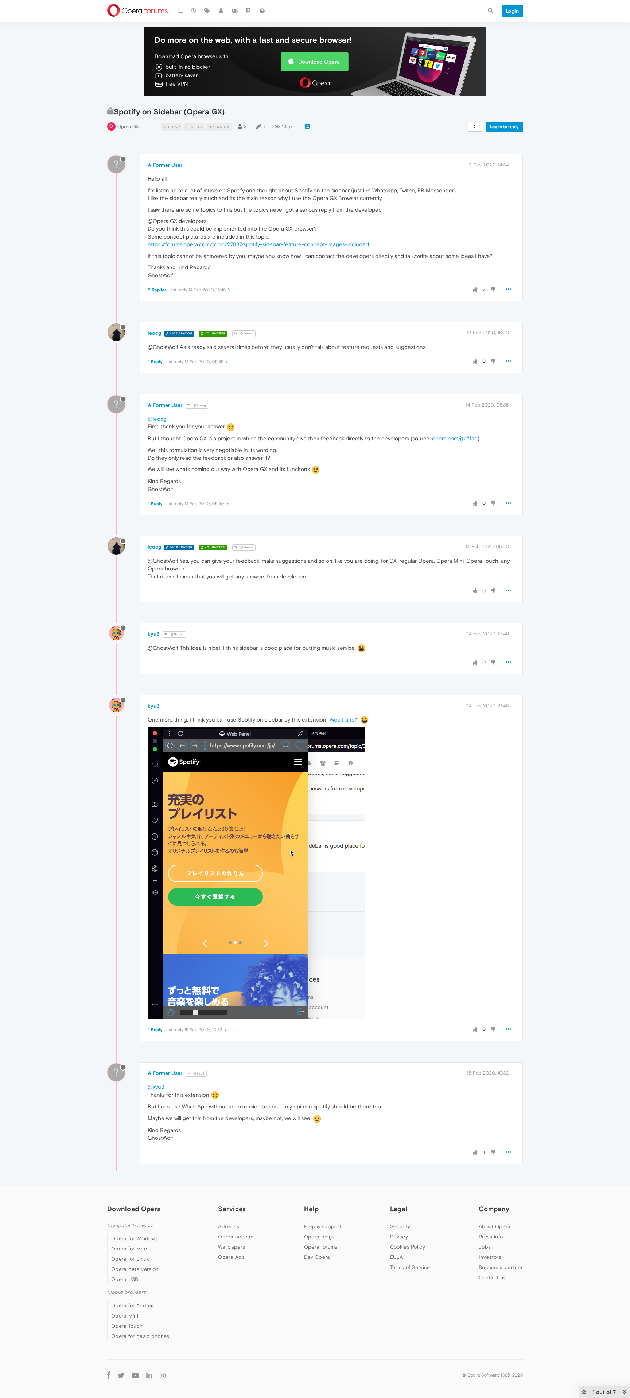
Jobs (485, 1247)
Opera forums (321, 1247)
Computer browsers (130, 1225)
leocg (154, 333)
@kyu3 (198, 1073)
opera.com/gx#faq (455, 438)
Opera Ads (231, 1257)
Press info (491, 1237)
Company (494, 1209)
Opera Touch (127, 1326)
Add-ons (228, 1226)
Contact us (492, 1277)
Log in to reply (504, 126)
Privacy (399, 1237)
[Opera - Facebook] (109, 1375)
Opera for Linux (130, 1259)
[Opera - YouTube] (135, 1375)
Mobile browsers (126, 1292)
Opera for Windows (134, 1238)
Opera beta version (135, 1269)
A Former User (165, 165)
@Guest (246, 333)
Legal (399, 1209)
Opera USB (125, 1279)
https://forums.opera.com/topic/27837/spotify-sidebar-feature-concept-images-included (258, 244)
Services (232, 1209)
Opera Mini (124, 1316)
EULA (396, 1257)
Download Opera (319, 62)
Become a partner (501, 1267)
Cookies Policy (407, 1247)
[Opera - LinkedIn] (149, 1375)
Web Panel (343, 719)
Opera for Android (133, 1305)
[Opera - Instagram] (162, 1375)
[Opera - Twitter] (121, 1375)
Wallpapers (231, 1247)
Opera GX (128, 126)
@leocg (199, 405)
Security (400, 1226)
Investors (490, 1257)
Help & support (322, 1226)
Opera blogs (319, 1237)
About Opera (494, 1226)
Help (311, 1209)
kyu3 (153, 634)
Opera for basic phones (140, 1336)
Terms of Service (410, 1267)
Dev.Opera (317, 1257)
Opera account (236, 1237)
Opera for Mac (129, 1249)
